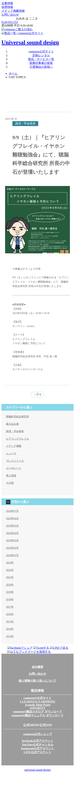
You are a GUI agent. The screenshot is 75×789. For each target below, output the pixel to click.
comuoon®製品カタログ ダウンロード (37, 711)
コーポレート (13, 468)
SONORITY (37, 708)
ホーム (13, 73)
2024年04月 (12, 533)
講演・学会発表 (15, 431)
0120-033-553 (9, 22)
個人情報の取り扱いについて (37, 680)
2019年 (10, 592)
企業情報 (7, 3)
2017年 (10, 607)
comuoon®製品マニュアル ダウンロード (37, 715)
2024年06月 (12, 518)
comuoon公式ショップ (37, 734)
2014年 (10, 629)
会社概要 (37, 666)
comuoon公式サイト (41, 51)
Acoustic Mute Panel (37, 704)
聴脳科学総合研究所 (17, 416)
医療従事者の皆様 (41, 62)
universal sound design (37, 769)
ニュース (11, 453)
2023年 (10, 562)
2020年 (10, 584)
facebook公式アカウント (37, 740)
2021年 (10, 577)
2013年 (10, 636)
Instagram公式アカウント (37, 748)
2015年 (10, 621)
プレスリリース (15, 461)
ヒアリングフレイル (17, 438)
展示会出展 (12, 424)
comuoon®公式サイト (37, 697)
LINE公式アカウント (37, 752)
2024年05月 (12, 525)
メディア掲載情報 (13, 10)
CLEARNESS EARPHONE (37, 701)
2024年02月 (12, 548)
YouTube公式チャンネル (37, 744)
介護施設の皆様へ (41, 66)
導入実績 (11, 475)
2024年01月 (12, 555)
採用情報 (7, 7)
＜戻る (37, 394)
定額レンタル (41, 55)
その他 (10, 483)
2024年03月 (12, 540)
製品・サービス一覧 (41, 59)
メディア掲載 (13, 446)
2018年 (10, 599)
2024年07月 (12, 511)
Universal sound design (30, 42)
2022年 (10, 570)
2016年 (10, 614)
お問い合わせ (10, 14)
